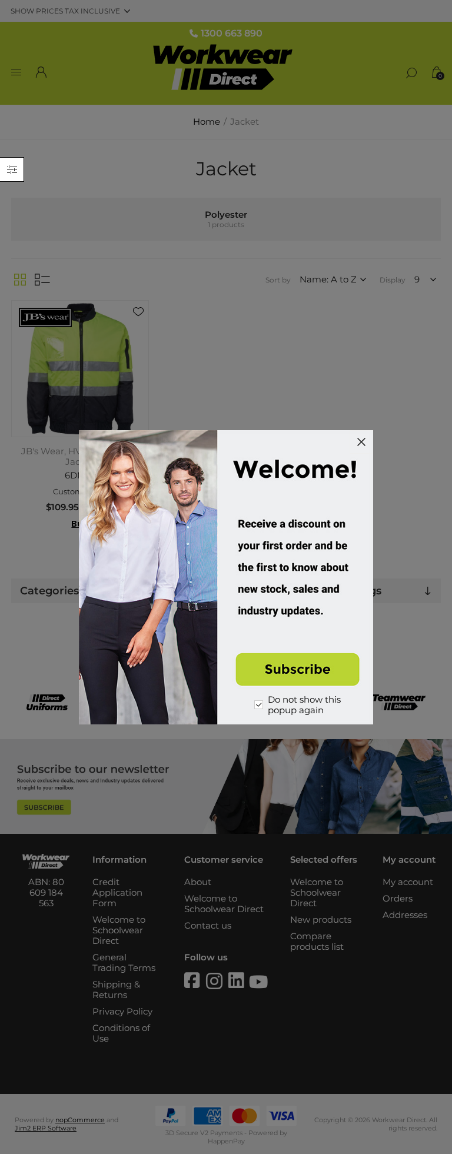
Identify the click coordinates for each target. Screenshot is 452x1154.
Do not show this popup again (304, 705)
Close (361, 442)
